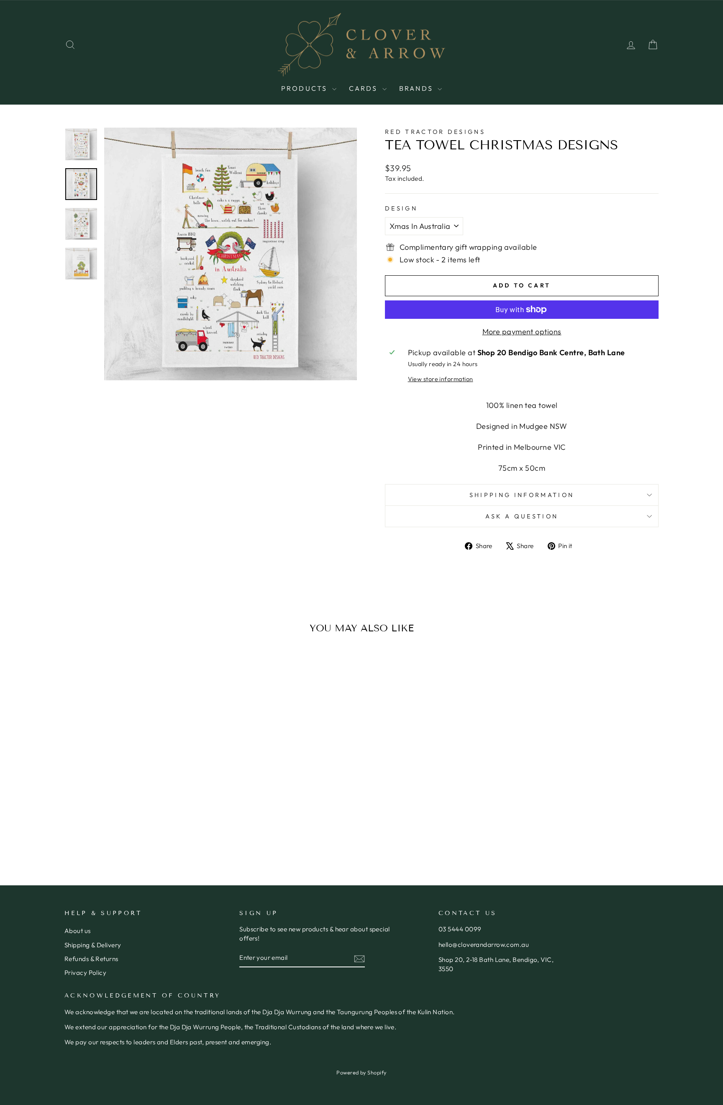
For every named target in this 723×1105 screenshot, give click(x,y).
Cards (364, 88)
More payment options (521, 331)
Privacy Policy (85, 973)
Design (401, 208)
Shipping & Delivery (92, 945)
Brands (417, 88)
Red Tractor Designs (435, 132)
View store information (440, 379)
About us (77, 931)
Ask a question (521, 516)
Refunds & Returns (91, 959)
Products (305, 88)
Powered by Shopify (361, 1072)
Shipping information (521, 495)
